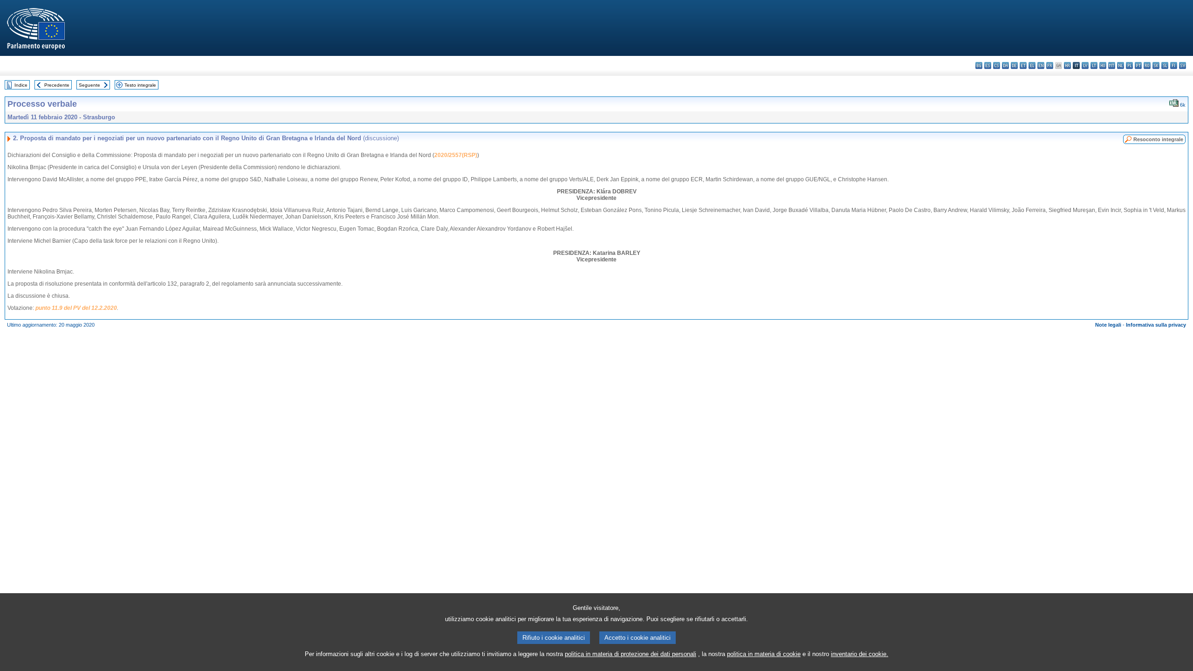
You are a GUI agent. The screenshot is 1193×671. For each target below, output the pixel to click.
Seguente (89, 85)
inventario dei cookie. (859, 653)
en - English (1040, 65)
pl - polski (1129, 65)
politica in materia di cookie (764, 653)
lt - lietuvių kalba (1093, 65)
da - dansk (1005, 65)
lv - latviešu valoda (1085, 65)
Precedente (56, 85)
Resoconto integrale (1158, 139)
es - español (987, 65)
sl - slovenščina (1164, 65)
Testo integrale (140, 85)
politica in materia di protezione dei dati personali (630, 653)
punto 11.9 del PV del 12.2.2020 (76, 308)
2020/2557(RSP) (455, 155)
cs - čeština (996, 65)
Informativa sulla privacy (1156, 325)
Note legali (1108, 325)
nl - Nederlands (1120, 65)
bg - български (978, 65)
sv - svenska (1182, 65)
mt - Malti (1111, 65)
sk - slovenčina (1155, 65)
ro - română (1147, 65)
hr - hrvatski (1067, 65)
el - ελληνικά (1031, 65)
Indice (20, 85)
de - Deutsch (1014, 65)
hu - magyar (1102, 65)
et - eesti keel (1023, 65)
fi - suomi (1173, 65)
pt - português (1138, 65)
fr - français (1049, 65)
